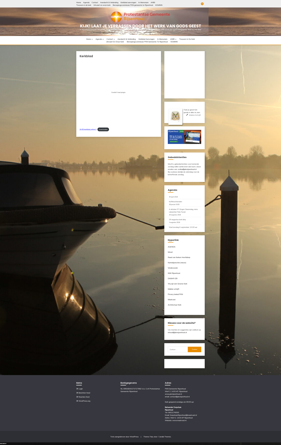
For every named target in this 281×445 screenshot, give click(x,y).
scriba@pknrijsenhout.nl (187, 169)
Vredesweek (173, 268)
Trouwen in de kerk (83, 5)
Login (80, 389)
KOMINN (158, 5)
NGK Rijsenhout (174, 273)
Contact (95, 2)
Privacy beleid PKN (175, 294)
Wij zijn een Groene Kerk (177, 284)
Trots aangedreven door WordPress (124, 437)
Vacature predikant (176, 223)
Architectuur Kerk (174, 305)
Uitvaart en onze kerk (102, 5)
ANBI (153, 2)
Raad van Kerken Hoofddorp (179, 257)
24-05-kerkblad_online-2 (88, 129)
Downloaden (103, 129)
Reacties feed (83, 397)
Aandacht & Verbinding (109, 2)
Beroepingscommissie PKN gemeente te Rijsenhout (133, 5)
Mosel (170, 252)
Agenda (86, 2)
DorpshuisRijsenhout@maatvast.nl (183, 415)
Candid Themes (165, 437)
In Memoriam (143, 2)
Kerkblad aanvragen (128, 2)
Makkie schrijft (173, 289)
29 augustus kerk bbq (177, 208)
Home (78, 2)
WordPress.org (84, 401)
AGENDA (171, 247)
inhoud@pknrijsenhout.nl (177, 332)
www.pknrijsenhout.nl (173, 394)
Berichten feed (84, 393)
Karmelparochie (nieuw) (177, 262)
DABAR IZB (172, 278)
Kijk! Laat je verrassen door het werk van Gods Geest (140, 26)
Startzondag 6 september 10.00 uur (183, 216)
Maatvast (172, 299)
